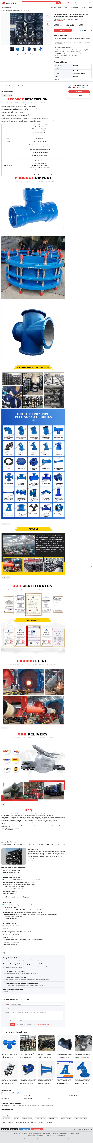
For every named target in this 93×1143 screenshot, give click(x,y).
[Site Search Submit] (58, 2)
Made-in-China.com (40, 1135)
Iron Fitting (16, 1118)
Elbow (27, 10)
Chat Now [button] (83, 30)
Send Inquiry (63, 30)
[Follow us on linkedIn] (91, 1129)
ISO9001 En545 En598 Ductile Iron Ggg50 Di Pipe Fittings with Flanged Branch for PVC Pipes (9, 1080)
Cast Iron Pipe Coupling (8, 1122)
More (2, 1125)
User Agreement (54, 1138)
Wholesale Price (55, 1133)
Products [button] (25, 3)
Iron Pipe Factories (7, 1118)
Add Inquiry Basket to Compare (27, 54)
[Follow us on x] (82, 1129)
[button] (54, 2)
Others (48, 1098)
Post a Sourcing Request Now (41, 1024)
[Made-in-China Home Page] (9, 2)
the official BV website (34, 844)
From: (8, 1004)
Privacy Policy (68, 1138)
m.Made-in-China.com (50, 1135)
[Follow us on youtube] (86, 1129)
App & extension (74, 7)
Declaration (62, 1138)
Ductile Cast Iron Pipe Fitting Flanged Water (26, 1122)
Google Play (14, 1129)
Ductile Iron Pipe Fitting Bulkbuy (46, 1122)
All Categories (6, 7)
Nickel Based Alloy (28, 1098)
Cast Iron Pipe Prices (53, 1118)
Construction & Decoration (12, 10)
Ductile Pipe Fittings (5, 1098)
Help (66, 7)
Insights (77, 1133)
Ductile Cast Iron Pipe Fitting (81, 1118)
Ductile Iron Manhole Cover (38, 900)
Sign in (90, 3)
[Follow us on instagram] (84, 1129)
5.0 (74, 87)
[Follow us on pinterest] (88, 1129)
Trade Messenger (24, 1129)
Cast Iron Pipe (49, 1095)
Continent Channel (63, 1133)
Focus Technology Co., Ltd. (36, 1138)
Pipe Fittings (22, 10)
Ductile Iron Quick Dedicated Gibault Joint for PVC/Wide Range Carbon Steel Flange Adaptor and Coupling (28, 1080)
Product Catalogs (22, 1093)
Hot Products (17, 1133)
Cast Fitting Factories (27, 1118)
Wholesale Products (46, 1133)
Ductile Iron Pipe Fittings (26, 900)
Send (12, 1024)
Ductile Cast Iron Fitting (66, 1118)
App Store (5, 1129)
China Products (24, 1133)
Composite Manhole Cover (7, 1095)
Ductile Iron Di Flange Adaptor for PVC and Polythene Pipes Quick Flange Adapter (82, 1080)
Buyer (59, 7)
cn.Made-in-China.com (60, 1135)
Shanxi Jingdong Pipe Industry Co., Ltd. (65, 19)
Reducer (9, 1112)
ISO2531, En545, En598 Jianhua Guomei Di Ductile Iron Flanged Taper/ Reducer (64, 1080)
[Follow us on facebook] (80, 1129)
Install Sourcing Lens (37, 1129)
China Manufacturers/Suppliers (35, 1133)
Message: (7, 1012)
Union (15, 1112)
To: (8, 1008)
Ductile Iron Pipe (15, 900)
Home (2, 10)
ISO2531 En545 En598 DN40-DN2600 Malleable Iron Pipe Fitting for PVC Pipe (83, 1054)
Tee (3, 1112)
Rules (90, 7)
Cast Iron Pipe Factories (40, 1118)
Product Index (71, 1133)
